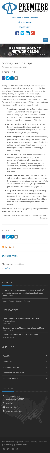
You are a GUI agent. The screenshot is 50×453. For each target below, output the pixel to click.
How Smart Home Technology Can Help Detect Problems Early (21, 321)
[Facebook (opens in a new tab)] (17, 33)
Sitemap (27, 301)
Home (4, 301)
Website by (21, 444)
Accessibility (8, 444)
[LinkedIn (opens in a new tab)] (28, 33)
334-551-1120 (11, 407)
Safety (7, 268)
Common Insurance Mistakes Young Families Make (23, 329)
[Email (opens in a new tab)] (16, 78)
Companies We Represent (13, 372)
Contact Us (7, 361)
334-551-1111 (11, 403)
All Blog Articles (12, 255)
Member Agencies (10, 378)
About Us (6, 356)
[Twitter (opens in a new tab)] (22, 33)
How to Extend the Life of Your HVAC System (21, 336)
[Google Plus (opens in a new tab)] (33, 33)
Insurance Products (11, 367)
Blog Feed (9, 247)
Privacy (34, 441)
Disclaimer (43, 441)
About (11, 301)
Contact (19, 301)
